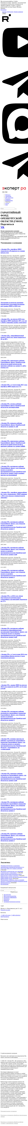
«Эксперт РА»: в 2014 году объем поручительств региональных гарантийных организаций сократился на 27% (14, 598)
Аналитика (8, 196)
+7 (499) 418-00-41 (15, 915)
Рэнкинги (7, 199)
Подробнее (3, 9)
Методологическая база (10, 896)
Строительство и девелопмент (9, 872)
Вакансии (6, 900)
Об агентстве (7, 894)
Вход (4, 13)
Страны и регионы (17, 868)
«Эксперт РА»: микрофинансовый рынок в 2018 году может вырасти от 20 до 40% (13, 337)
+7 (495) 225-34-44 (5, 915)
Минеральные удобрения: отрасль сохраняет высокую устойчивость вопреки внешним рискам (14, 880)
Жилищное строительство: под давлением (12, 871)
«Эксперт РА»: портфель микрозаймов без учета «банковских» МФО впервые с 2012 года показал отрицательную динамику (14, 495)
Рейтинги (7, 195)
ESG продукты (9, 197)
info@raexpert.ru (5, 916)
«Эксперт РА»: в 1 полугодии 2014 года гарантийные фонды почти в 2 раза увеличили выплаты (14, 656)
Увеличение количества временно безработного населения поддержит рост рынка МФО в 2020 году (12, 304)
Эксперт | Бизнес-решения (16, 11)
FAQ (6, 204)
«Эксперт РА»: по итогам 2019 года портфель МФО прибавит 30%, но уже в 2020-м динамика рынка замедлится (14, 320)
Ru (6, 192)
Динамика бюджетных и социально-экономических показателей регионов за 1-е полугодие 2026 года (12, 867)
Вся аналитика (4, 884)
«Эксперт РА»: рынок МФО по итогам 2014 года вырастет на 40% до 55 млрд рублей (14, 686)
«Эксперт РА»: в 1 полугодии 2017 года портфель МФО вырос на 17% (14, 385)
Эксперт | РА (5, 11)
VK (2, 227)
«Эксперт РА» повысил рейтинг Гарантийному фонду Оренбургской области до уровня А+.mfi (13, 424)
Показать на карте (5, 910)
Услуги (7, 203)
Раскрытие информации (10, 897)
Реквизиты (6, 899)
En (3, 192)
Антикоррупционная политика (12, 901)
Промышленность (5, 882)
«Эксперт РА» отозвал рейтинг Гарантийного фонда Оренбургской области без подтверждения (13, 405)
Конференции (9, 200)
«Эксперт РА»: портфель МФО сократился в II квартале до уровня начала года (13, 250)
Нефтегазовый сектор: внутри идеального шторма (14, 877)
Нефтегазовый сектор (6, 878)
